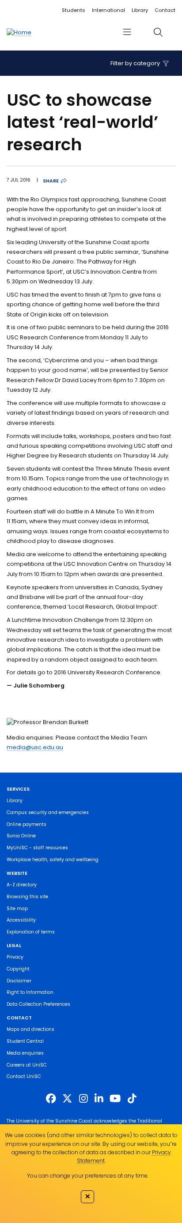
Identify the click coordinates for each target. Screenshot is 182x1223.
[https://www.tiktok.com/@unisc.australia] (132, 1099)
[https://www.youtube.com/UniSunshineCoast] (115, 1099)
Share (51, 181)
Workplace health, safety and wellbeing (53, 859)
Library (140, 10)
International (108, 10)
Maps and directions (30, 1029)
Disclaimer (19, 981)
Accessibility (21, 920)
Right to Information (30, 992)
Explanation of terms (31, 932)
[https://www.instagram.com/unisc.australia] (83, 1099)
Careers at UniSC (27, 1065)
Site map (17, 908)
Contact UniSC (24, 1076)
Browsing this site (27, 896)
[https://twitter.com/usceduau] (67, 1099)
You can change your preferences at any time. (87, 1175)
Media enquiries (25, 1053)
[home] (19, 32)
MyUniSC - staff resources (37, 847)
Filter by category (135, 63)
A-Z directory (22, 884)
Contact (165, 10)
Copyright (18, 969)
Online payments (26, 824)
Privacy (15, 957)
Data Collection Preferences (38, 1004)
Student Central (25, 1041)
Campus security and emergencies (48, 812)
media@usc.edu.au (35, 747)
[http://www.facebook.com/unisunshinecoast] (51, 1099)
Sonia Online (21, 836)
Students (73, 10)
